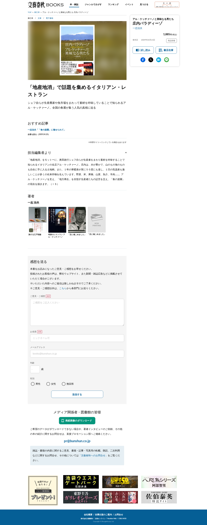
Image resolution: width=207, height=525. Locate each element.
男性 (38, 384)
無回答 (70, 384)
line (166, 59)
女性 (53, 384)
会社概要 (88, 515)
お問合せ (119, 515)
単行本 (37, 12)
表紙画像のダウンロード (78, 420)
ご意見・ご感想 (37, 296)
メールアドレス (37, 347)
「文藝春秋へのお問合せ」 (93, 455)
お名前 (33, 332)
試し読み (145, 50)
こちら (63, 288)
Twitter (150, 59)
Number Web (112, 518)
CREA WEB (122, 518)
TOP (29, 12)
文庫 (39, 18)
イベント (129, 4)
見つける (144, 4)
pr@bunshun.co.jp (77, 441)
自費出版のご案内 (103, 515)
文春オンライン (100, 518)
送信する (77, 394)
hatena (158, 59)
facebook (142, 59)
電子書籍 (49, 18)
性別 (32, 379)
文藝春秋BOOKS (45, 5)
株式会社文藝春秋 (87, 518)
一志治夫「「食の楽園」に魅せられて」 (47, 130)
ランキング (113, 4)
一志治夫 (137, 28)
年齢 (32, 363)
